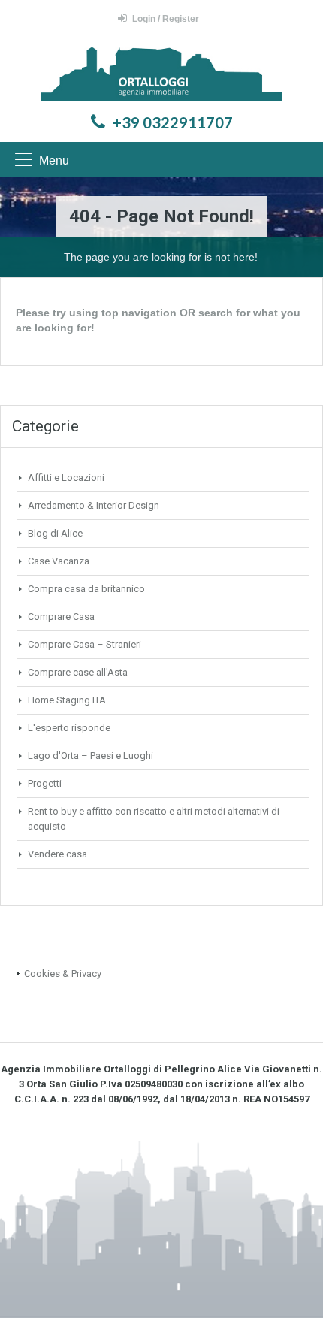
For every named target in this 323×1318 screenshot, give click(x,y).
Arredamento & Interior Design (93, 505)
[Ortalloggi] (162, 76)
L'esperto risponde (69, 727)
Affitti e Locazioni (66, 477)
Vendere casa (57, 854)
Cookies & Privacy (62, 973)
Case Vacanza (58, 561)
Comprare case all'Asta (78, 672)
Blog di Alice (55, 533)
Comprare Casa (61, 616)
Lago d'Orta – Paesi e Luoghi (90, 755)
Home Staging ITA (67, 700)
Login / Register (165, 19)
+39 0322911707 (173, 122)
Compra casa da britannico (86, 588)
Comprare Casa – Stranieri (84, 644)
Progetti (45, 783)
